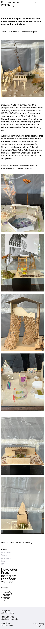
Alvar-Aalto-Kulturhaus (10, 32)
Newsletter (9, 569)
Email (3, 561)
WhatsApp (6, 558)
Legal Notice (5, 623)
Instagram (8, 575)
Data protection (7, 625)
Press (5, 572)
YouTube (7, 582)
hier (30, 168)
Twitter (4, 555)
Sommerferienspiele (29, 32)
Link (3, 563)
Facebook (6, 552)
